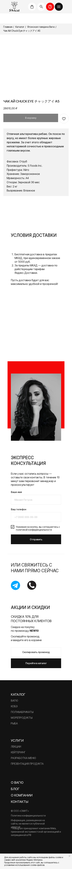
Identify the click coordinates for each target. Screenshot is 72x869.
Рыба (14, 723)
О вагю (17, 782)
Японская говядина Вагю (41, 26)
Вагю (14, 700)
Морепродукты (21, 717)
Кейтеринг (18, 752)
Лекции (16, 746)
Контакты (19, 802)
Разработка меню (23, 758)
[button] (59, 7)
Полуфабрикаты (22, 712)
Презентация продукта (27, 763)
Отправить (36, 539)
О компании (21, 795)
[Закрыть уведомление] (69, 856)
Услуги (17, 740)
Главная (7, 26)
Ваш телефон (18, 509)
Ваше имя (16, 492)
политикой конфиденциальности (34, 529)
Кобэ (14, 706)
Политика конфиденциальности (28, 815)
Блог (15, 789)
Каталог (19, 26)
